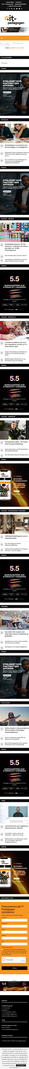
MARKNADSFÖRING (20, 4)
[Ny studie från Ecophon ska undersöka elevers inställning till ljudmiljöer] (14, 620)
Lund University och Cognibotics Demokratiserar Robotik (16, 827)
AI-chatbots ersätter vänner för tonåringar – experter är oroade (14, 834)
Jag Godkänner (21, 1065)
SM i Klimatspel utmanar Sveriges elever (16, 455)
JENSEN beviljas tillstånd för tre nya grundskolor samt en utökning (15, 359)
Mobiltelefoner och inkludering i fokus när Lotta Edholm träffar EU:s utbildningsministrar (16, 840)
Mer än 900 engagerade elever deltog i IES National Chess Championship (16, 743)
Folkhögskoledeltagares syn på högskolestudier (16, 537)
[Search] (27, 38)
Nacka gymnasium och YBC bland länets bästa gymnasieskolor (16, 450)
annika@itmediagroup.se (11, 1029)
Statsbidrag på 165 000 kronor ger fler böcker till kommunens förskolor (16, 260)
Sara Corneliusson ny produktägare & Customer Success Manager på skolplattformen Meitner (16, 161)
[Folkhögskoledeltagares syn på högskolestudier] (14, 524)
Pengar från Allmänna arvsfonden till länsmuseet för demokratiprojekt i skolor (16, 353)
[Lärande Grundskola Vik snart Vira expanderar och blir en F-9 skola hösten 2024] (14, 330)
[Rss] (21, 8)
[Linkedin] (14, 8)
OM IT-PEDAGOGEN (7, 4)
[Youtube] (16, 8)
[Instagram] (9, 8)
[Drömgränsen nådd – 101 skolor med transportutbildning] (14, 430)
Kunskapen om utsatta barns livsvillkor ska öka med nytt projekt (16, 642)
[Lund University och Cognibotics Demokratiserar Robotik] (14, 814)
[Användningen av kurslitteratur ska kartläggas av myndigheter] (14, 133)
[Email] (19, 8)
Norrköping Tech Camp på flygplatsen (16, 647)
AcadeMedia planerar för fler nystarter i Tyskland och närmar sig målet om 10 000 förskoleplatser (16, 247)
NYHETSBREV (10, 2)
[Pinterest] (11, 8)
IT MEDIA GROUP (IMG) (14, 6)
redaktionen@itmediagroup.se (9, 1016)
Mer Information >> (15, 1067)
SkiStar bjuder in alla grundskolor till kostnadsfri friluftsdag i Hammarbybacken (17, 730)
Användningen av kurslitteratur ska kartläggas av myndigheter (16, 146)
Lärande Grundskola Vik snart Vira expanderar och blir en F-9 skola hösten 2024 (16, 344)
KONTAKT (19, 2)
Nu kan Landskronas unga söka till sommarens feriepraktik (15, 738)
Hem (1, 43)
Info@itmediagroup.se (11, 1014)
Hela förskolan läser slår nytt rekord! (15, 255)
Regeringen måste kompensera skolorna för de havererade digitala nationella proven (17, 154)
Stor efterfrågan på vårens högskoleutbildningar (13, 544)
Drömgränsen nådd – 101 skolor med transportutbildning (16, 443)
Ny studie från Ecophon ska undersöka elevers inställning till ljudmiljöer (16, 634)
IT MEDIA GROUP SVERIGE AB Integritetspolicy (14, 1041)
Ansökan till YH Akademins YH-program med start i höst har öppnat (16, 549)
